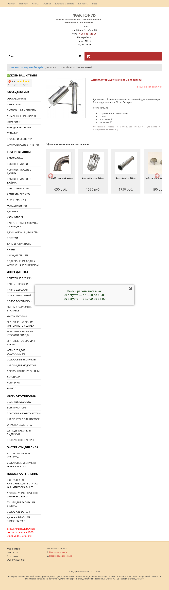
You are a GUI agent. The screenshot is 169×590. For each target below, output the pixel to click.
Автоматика (15, 158)
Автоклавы (14, 104)
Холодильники (17, 205)
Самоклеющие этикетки (23, 144)
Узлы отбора (15, 217)
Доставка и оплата (64, 3)
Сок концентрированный (23, 371)
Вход (94, 3)
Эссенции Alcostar (19, 401)
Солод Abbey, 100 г (18, 511)
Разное (11, 388)
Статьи (35, 3)
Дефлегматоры (16, 199)
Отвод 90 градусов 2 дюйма (60, 178)
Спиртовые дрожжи (19, 278)
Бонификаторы (17, 407)
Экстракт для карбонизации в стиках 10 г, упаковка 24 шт (22, 483)
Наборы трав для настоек (23, 419)
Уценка (47, 3)
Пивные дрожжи (17, 289)
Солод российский (19, 301)
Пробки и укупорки (19, 138)
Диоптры (12, 211)
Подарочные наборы (20, 440)
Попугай (12, 238)
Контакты (83, 3)
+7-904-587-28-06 (87, 33)
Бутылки (12, 133)
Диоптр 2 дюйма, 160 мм (93, 178)
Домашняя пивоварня (21, 115)
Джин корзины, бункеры (22, 232)
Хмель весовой (17, 316)
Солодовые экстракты (21, 359)
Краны (11, 249)
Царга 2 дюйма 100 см (125, 178)
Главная (11, 3)
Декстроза (13, 376)
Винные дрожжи (17, 283)
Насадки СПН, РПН (18, 255)
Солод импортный (19, 295)
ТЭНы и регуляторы (19, 243)
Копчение (13, 382)
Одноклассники (16, 559)
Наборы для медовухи (21, 365)
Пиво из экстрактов (58, 552)
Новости (23, 3)
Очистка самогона (19, 424)
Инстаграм (13, 552)
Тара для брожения (19, 127)
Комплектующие (18, 163)
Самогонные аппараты (21, 110)
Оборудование (16, 98)
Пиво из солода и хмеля (60, 556)
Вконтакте (12, 556)
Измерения (14, 121)
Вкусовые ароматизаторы (24, 413)
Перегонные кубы (18, 188)
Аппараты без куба (19, 194)
